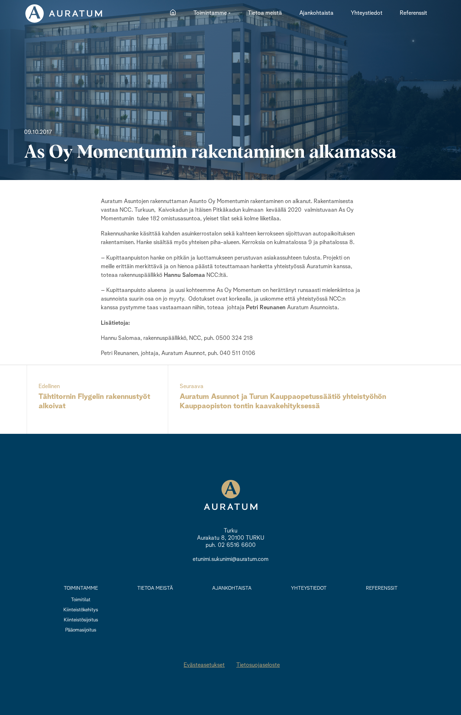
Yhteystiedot (309, 588)
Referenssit (382, 588)
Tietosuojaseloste (258, 665)
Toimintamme (81, 588)
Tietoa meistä (155, 588)
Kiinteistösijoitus (81, 619)
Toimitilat (80, 599)
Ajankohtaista (231, 588)
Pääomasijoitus (80, 630)
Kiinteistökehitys (80, 609)
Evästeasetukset (204, 665)
